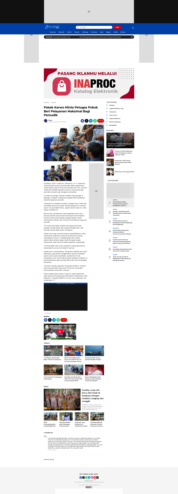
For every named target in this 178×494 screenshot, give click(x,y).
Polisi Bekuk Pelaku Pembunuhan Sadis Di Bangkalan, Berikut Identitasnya (120, 204)
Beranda (46, 102)
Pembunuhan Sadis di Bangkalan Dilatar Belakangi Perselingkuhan (122, 222)
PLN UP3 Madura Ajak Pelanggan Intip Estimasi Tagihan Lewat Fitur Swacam (64, 426)
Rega (50, 120)
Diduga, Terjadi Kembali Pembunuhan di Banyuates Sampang (122, 213)
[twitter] (86, 121)
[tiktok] (97, 477)
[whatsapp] (95, 121)
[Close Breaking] (132, 37)
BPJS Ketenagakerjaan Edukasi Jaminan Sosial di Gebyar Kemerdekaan (84, 37)
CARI (117, 27)
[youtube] (94, 477)
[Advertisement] (89, 53)
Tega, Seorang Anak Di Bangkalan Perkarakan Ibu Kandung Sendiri (122, 258)
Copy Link (100, 120)
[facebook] (82, 121)
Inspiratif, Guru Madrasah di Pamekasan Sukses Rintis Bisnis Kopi (81, 425)
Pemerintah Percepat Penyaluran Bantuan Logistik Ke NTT (119, 145)
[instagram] (92, 477)
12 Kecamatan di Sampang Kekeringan (53, 378)
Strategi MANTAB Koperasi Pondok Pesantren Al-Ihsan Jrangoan (96, 425)
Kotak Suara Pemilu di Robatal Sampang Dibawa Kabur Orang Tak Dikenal (122, 241)
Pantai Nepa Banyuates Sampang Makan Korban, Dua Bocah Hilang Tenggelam (122, 232)
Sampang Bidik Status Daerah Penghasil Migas (93, 358)
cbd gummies (52, 436)
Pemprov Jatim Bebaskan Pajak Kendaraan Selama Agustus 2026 (123, 152)
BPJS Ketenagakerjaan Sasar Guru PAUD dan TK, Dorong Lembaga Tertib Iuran (72, 360)
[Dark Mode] (133, 27)
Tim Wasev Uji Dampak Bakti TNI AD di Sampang (128, 37)
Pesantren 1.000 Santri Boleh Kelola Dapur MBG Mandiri (123, 162)
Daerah (54, 102)
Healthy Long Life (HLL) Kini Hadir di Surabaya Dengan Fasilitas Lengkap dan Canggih (93, 395)
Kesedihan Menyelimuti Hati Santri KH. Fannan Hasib (122, 250)
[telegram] (91, 121)
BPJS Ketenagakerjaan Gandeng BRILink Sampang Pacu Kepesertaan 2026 (50, 426)
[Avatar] (45, 436)
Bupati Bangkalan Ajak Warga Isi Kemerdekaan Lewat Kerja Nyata (93, 378)
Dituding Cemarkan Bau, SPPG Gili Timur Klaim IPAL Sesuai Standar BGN (73, 378)
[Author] (45, 121)
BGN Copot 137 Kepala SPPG (124, 171)
